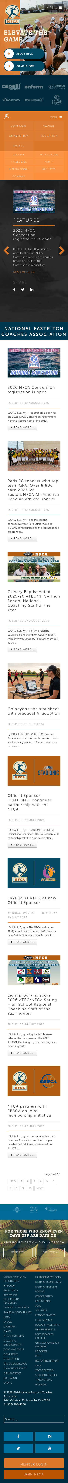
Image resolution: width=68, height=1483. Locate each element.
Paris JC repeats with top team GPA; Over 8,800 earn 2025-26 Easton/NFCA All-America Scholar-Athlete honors (33, 489)
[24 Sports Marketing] (34, 1209)
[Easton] (11, 99)
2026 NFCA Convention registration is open (32, 234)
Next (39, 1188)
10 (30, 1188)
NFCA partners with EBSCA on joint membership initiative (29, 1111)
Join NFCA (34, 1474)
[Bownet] (17, 1209)
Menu (52, 8)
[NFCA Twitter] (18, 1448)
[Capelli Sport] (11, 86)
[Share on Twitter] (23, 289)
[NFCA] (12, 14)
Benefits (18, 1252)
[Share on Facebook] (14, 289)
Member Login (34, 1464)
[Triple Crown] (56, 99)
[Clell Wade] (51, 1209)
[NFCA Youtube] (49, 1448)
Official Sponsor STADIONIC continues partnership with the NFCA (30, 802)
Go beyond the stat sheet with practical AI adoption (34, 711)
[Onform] (34, 86)
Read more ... (24, 427)
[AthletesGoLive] (34, 99)
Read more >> (24, 272)
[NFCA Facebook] (18, 1436)
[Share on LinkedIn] (31, 289)
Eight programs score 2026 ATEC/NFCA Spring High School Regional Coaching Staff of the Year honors (32, 1004)
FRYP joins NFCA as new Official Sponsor (32, 900)
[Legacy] (56, 86)
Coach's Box (25, 66)
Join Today (50, 1252)
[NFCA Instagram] (49, 1436)
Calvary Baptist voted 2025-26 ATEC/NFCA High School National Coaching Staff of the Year (34, 600)
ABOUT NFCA (24, 53)
